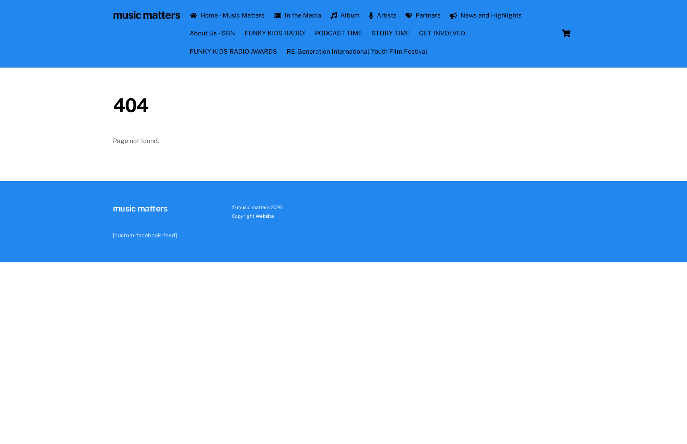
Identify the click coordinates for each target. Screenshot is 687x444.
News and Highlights (490, 15)
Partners (427, 15)
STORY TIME (390, 33)
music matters (253, 207)
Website (265, 216)
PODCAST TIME (338, 33)
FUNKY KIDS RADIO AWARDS (233, 51)
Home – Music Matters (231, 15)
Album (349, 15)
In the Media (302, 15)
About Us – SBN (212, 33)
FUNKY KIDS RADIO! (275, 33)
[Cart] (566, 33)
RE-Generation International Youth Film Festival (357, 51)
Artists (385, 15)
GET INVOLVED (442, 33)
